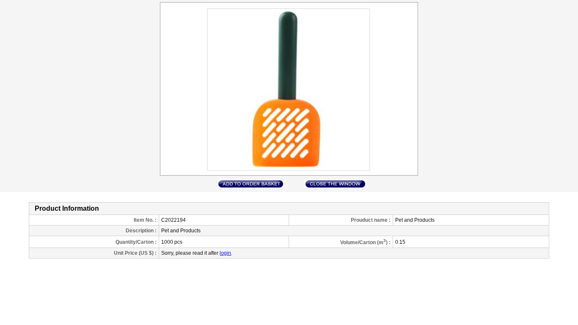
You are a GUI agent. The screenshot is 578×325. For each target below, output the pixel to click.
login (225, 253)
